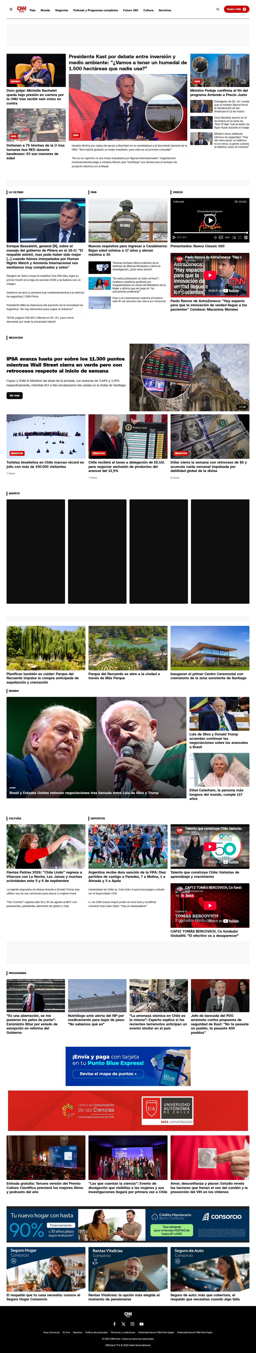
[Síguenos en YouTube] (141, 1324)
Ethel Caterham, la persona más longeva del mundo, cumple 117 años (216, 794)
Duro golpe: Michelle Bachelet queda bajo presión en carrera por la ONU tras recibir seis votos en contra (35, 97)
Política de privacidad (96, 1332)
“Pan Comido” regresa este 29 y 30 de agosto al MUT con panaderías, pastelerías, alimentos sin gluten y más (42, 904)
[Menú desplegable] (11, 9)
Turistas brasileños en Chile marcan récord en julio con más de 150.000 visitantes (45, 464)
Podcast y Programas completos (95, 10)
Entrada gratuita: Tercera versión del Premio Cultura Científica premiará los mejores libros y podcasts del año (45, 1187)
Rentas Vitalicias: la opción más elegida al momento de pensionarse (124, 1297)
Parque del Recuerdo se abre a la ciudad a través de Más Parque (124, 676)
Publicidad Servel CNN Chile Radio (195, 1332)
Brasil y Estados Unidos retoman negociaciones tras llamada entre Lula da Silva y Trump (84, 792)
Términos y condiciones (123, 1332)
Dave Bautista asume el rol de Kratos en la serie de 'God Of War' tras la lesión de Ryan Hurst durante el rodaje (231, 122)
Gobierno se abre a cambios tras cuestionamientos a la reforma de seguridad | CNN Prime (45, 294)
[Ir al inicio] (21, 9)
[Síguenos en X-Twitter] (124, 1324)
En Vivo (66, 1332)
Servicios (165, 10)
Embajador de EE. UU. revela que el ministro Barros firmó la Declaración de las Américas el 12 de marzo (231, 106)
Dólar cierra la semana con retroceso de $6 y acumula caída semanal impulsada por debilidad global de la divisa (209, 466)
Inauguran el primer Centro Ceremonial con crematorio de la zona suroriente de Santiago (208, 676)
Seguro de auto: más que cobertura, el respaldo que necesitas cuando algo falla (205, 1297)
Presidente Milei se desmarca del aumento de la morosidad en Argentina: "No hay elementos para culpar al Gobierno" (45, 307)
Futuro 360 (130, 10)
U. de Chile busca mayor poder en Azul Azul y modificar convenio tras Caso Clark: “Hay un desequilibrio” (122, 904)
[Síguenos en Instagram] (132, 1324)
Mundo (45, 10)
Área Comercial (51, 1332)
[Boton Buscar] (217, 9)
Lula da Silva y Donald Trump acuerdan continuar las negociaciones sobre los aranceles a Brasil (218, 740)
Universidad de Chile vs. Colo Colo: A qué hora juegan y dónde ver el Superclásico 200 (126, 891)
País (32, 10)
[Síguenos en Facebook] (115, 1324)
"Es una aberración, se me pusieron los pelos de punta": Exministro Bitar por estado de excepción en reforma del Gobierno (32, 1024)
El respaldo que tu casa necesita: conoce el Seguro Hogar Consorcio (43, 1297)
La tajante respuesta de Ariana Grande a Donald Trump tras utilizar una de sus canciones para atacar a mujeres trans (43, 891)
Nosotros (77, 1332)
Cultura (148, 10)
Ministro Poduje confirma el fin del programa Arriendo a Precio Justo (219, 92)
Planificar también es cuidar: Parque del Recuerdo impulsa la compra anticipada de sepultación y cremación (43, 678)
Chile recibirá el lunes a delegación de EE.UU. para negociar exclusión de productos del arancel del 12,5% (126, 466)
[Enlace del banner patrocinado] (128, 1066)
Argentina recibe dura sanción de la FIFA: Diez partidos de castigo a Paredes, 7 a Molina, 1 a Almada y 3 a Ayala (127, 876)
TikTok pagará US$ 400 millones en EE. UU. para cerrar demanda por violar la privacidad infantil (40, 320)
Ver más (15, 395)
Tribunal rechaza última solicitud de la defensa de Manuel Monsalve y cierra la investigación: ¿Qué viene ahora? (136, 266)
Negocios (61, 10)
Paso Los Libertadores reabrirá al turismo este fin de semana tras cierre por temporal (139, 299)
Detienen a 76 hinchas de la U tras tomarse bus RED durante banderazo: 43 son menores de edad (36, 152)
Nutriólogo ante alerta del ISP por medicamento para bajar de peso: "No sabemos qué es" (96, 1020)
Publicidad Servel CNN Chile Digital (156, 1332)
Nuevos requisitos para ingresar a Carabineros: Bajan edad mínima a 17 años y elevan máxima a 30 (127, 250)
